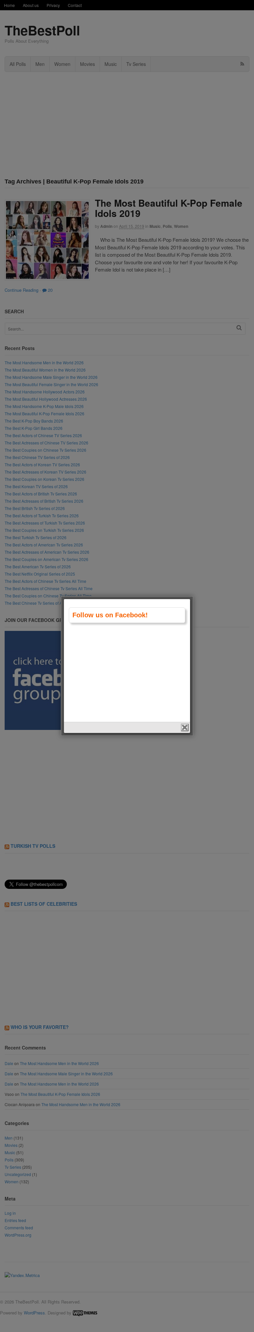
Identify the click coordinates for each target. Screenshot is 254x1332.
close (185, 727)
